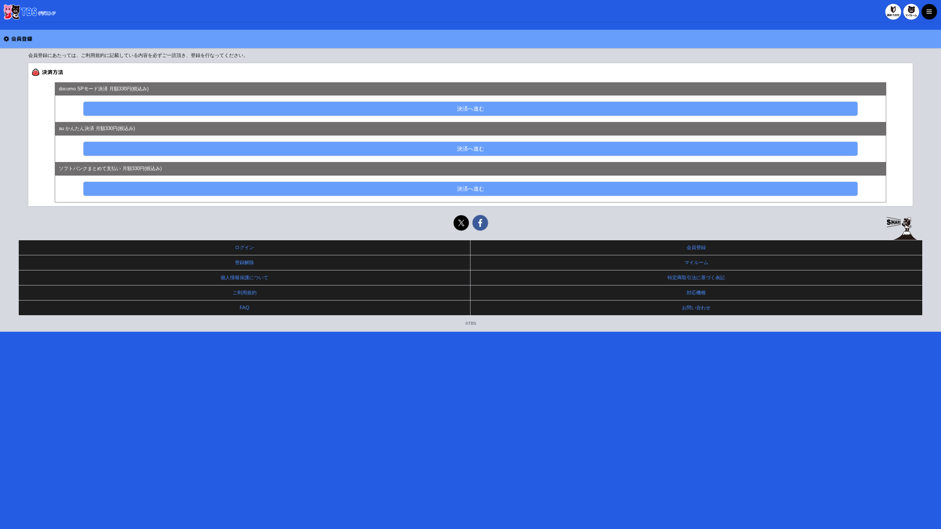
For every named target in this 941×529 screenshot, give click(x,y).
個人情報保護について (244, 277)
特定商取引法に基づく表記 (696, 277)
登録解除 (244, 262)
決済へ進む (470, 108)
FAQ (244, 307)
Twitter (461, 222)
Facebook (480, 222)
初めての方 (893, 12)
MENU (929, 12)
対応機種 (696, 292)
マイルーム (911, 12)
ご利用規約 (245, 292)
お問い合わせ (696, 307)
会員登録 (696, 247)
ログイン (244, 247)
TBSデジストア (30, 11)
